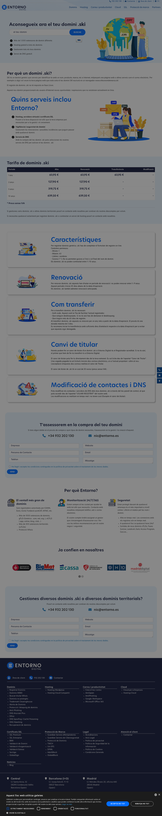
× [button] (159, 795)
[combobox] (155, 795)
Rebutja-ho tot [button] (142, 804)
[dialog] (81, 804)
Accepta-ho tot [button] (118, 804)
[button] (54, 813)
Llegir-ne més (67, 804)
